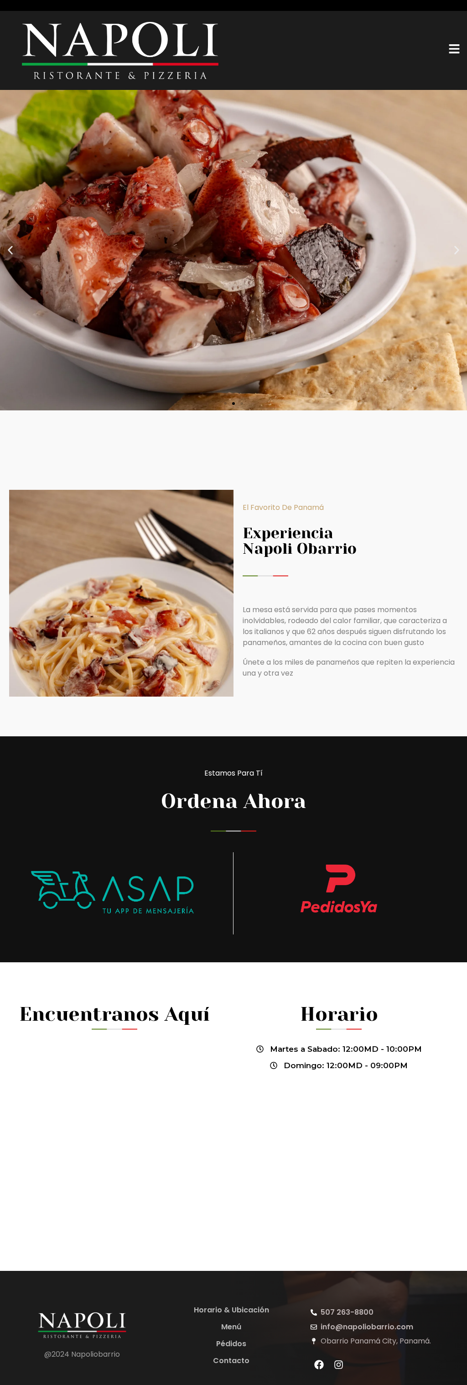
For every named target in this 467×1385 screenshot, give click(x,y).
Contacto (231, 1360)
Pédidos (231, 1343)
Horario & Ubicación (231, 1310)
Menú (231, 1327)
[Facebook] (319, 1364)
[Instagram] (339, 1364)
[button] (10, 250)
